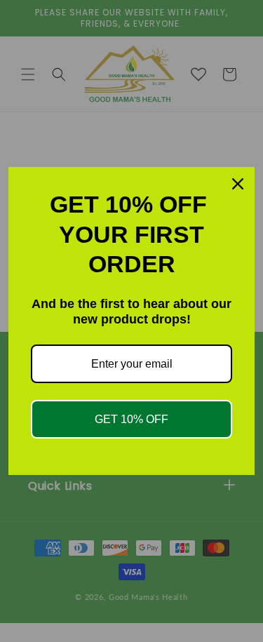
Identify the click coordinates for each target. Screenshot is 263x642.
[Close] (238, 184)
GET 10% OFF (131, 419)
